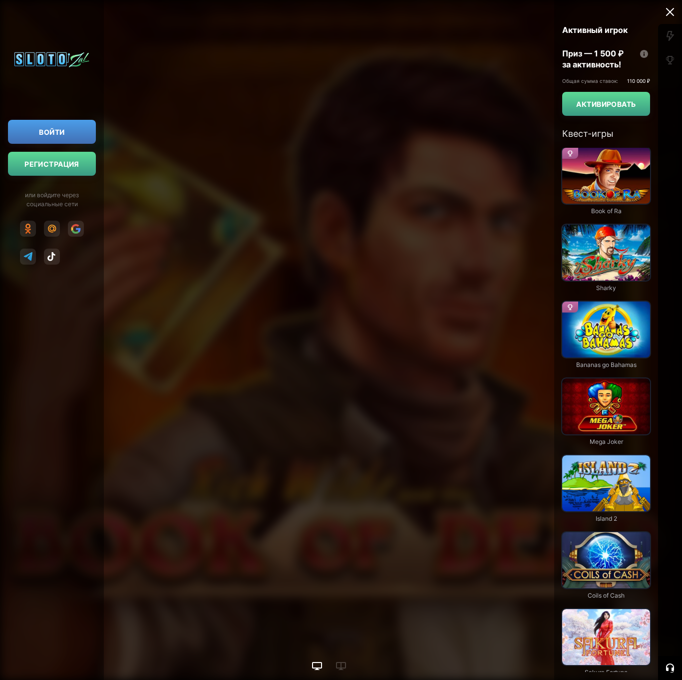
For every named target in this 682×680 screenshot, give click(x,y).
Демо (579, 224)
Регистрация (51, 164)
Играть (606, 199)
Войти (51, 132)
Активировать (606, 104)
